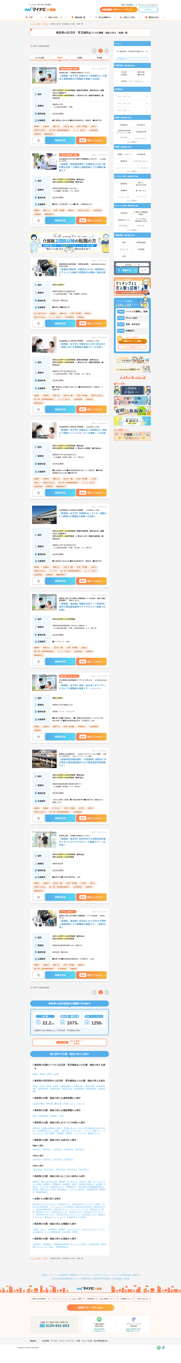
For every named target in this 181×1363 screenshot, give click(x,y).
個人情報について (107, 1299)
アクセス (54, 1341)
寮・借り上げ (72, 1182)
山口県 (55, 1074)
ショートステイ (80, 1133)
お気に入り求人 (129, 17)
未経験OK (47, 1184)
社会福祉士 (47, 1244)
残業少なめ (44, 1189)
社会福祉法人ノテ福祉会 (76, 1217)
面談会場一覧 (80, 17)
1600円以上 (79, 1149)
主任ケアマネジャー (90, 1229)
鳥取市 (35, 1086)
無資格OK (66, 1184)
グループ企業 (87, 1341)
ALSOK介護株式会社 (44, 1209)
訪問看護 (60, 1133)
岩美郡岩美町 (65, 1086)
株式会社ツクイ (64, 1204)
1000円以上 (47, 1149)
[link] (39, 57)
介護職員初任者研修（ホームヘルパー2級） (70, 1244)
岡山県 (42, 1074)
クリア (144, 270)
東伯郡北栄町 (55, 1089)
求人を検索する (105, 17)
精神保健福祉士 (62, 1247)
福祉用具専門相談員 (101, 1279)
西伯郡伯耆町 (91, 1089)
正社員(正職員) (38, 1103)
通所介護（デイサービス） (72, 1131)
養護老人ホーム (94, 1133)
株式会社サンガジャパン (45, 1214)
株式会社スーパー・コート (55, 1217)
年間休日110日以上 (86, 1184)
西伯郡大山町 (67, 1089)
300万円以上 (49, 1169)
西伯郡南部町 (79, 1089)
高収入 (74, 1184)
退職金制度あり (42, 1192)
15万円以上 (37, 1159)
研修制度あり (71, 1187)
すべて (124, 59)
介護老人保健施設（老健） (51, 1128)
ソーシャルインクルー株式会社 (62, 1207)
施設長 (135, 1275)
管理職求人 (56, 1184)
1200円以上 (57, 1149)
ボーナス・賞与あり (77, 1189)
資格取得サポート (57, 1187)
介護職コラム (125, 1299)
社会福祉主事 (94, 1244)
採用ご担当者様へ (39, 1299)
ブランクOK (44, 1187)
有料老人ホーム (70, 1128)
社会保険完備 (92, 1189)
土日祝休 (98, 1184)
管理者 (74, 1232)
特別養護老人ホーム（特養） (49, 1131)
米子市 (42, 1086)
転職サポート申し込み (90, 1307)
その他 (61, 1116)
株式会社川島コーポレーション (69, 1214)
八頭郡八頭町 (89, 1086)
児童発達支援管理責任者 (62, 1279)
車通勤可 (62, 1182)
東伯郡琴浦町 (43, 1089)
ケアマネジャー (86, 1275)
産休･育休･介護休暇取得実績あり (91, 1187)
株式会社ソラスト (43, 1212)
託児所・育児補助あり (59, 1189)
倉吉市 (49, 1086)
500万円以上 (84, 1169)
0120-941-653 (57, 1326)
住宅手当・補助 (85, 1182)
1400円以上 (68, 1149)
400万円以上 (72, 1169)
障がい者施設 (50, 1133)
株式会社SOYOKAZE (84, 1207)
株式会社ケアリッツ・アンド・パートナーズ (71, 1209)
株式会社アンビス (89, 1214)
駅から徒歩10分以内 (49, 1182)
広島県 (49, 1074)
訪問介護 (36, 1128)
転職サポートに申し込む (118, 9)
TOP (31, 17)
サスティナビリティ (67, 1341)
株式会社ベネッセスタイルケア (45, 1204)
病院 (34, 1116)
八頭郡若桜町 (77, 1086)
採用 (78, 1341)
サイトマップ (58, 1299)
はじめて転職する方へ (132, 347)
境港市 (55, 1086)
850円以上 (37, 1149)
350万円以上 (61, 1169)
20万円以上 (47, 1159)
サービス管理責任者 (52, 1232)
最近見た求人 (154, 17)
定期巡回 (68, 1133)
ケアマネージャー (74, 1229)
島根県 (35, 1074)
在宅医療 (53, 1116)
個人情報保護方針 (101, 1341)
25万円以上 (58, 1159)
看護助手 (61, 1229)
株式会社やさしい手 (59, 1212)
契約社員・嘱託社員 (53, 1103)
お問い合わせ (142, 1299)
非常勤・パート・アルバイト (74, 1103)
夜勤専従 (36, 1182)
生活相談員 (52, 1229)
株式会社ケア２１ (76, 1212)
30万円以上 (68, 1159)
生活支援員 (66, 1232)
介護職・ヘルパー (39, 1229)
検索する (126, 270)
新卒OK (36, 1189)
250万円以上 (37, 1169)
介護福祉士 (37, 1244)
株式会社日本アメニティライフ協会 (86, 1204)
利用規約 (91, 1299)
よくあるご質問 (75, 1299)
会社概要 (45, 1341)
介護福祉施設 (43, 1116)
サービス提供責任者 (122, 1275)
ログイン (148, 9)
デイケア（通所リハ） (93, 1131)
